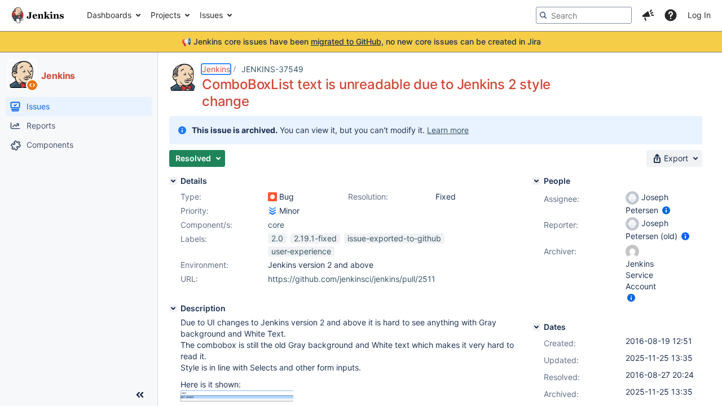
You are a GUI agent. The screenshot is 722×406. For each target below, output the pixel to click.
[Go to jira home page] (38, 15)
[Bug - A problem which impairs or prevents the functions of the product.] (272, 196)
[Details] (173, 181)
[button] (648, 15)
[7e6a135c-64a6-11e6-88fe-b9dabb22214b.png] (236, 398)
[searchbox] (583, 15)
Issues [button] (211, 15)
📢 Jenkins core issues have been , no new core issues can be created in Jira (361, 41)
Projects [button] (165, 15)
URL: (189, 279)
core (276, 225)
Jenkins (216, 69)
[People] (536, 181)
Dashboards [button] (109, 15)
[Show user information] (666, 210)
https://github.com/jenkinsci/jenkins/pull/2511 (351, 279)
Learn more (448, 130)
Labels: (193, 239)
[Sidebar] (140, 394)
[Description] (173, 308)
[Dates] (536, 327)
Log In (699, 15)
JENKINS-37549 (272, 69)
